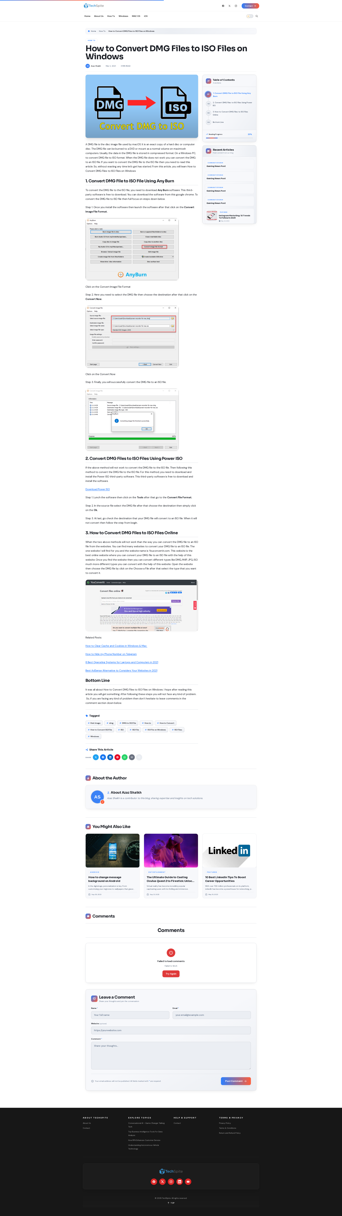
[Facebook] (223, 5)
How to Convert (165, 723)
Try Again (171, 973)
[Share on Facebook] (103, 757)
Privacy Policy (225, 1123)
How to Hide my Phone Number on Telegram (111, 654)
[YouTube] (188, 1181)
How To (102, 31)
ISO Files (177, 730)
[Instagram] (236, 5)
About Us (87, 1123)
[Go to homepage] (94, 6)
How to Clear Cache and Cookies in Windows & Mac (116, 646)
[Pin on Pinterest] (117, 757)
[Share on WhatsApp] (125, 757)
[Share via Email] (132, 757)
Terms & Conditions (227, 1128)
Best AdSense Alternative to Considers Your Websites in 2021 (121, 670)
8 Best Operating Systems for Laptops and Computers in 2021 (122, 662)
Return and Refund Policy (230, 1133)
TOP (173, 1203)
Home (93, 31)
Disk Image (94, 723)
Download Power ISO (98, 489)
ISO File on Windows (155, 730)
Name (94, 1008)
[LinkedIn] (179, 1181)
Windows (93, 736)
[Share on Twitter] (96, 757)
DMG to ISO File (128, 723)
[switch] (249, 16)
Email (176, 1008)
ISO (121, 730)
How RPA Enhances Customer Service (144, 1140)
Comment (96, 1039)
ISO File (134, 730)
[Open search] (256, 16)
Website (99, 1023)
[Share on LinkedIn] (110, 757)
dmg (110, 723)
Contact (86, 1128)
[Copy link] (139, 757)
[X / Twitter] (229, 5)
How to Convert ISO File (100, 730)
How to (146, 723)
